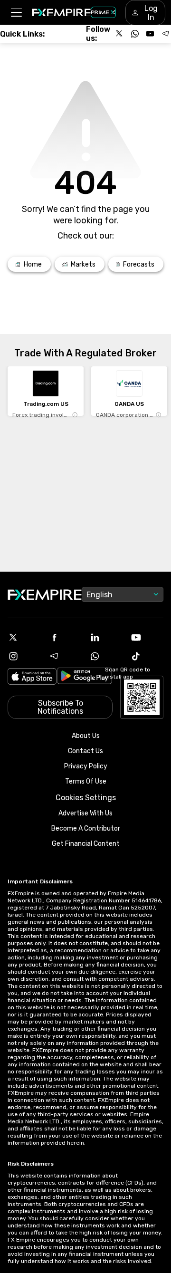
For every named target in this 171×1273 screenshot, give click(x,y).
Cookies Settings (86, 797)
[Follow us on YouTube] (150, 33)
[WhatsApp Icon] (106, 656)
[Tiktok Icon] (146, 656)
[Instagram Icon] (24, 656)
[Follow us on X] (119, 33)
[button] (16, 12)
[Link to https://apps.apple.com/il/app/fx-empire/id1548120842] (32, 677)
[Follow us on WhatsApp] (135, 33)
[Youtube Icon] (146, 637)
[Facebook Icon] (65, 637)
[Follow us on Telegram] (165, 33)
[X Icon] (24, 637)
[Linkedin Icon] (106, 637)
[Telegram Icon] (65, 656)
